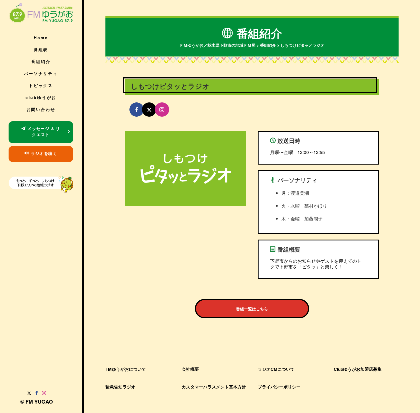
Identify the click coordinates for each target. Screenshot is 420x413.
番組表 (41, 49)
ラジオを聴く (43, 153)
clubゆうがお (40, 97)
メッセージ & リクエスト (43, 131)
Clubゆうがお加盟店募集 (358, 369)
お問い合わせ (41, 109)
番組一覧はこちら (252, 308)
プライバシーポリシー (279, 387)
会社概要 (190, 369)
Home (41, 37)
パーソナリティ (41, 73)
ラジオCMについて (276, 369)
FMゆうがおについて (125, 369)
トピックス (41, 85)
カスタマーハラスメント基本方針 (214, 387)
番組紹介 (40, 61)
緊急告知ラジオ (120, 387)
